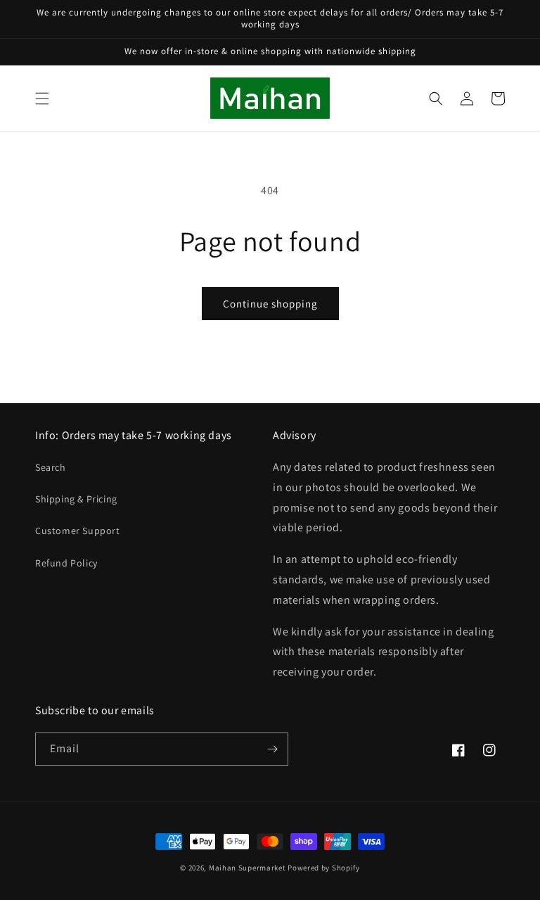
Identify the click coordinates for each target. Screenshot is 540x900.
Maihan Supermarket (247, 868)
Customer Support (77, 530)
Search (50, 467)
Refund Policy (66, 563)
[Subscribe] (272, 749)
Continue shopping (270, 303)
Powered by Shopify (324, 868)
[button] (42, 98)
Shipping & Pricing (76, 499)
